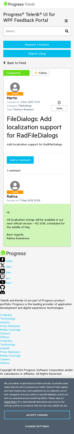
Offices (4, 337)
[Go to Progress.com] (13, 255)
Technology (7, 318)
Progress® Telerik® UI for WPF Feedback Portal (29, 17)
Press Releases (10, 326)
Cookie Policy (10, 401)
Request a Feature (37, 44)
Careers (5, 333)
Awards (5, 322)
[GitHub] (2, 288)
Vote (59, 108)
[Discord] (2, 293)
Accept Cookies (37, 414)
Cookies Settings (37, 426)
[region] (37, 406)
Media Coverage (10, 329)
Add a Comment (20, 160)
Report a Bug (37, 53)
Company (6, 315)
